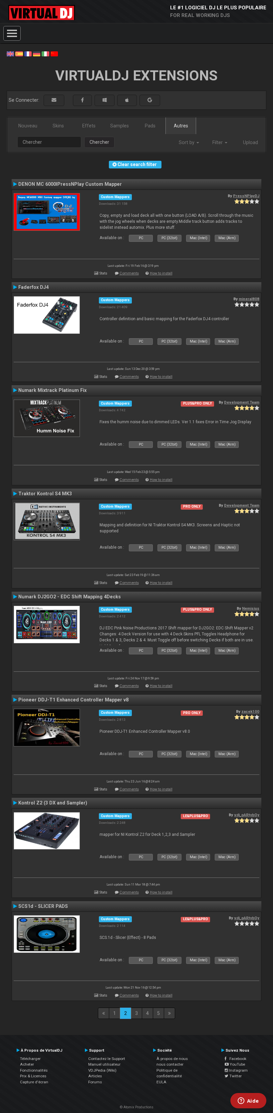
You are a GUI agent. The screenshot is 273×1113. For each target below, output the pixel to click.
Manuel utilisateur (104, 1064)
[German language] (36, 53)
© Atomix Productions (136, 1107)
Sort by (187, 142)
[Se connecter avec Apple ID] (127, 100)
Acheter (27, 1064)
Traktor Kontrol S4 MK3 (45, 493)
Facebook (236, 1058)
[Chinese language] (54, 53)
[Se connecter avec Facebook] (82, 100)
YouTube (237, 1064)
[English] (10, 53)
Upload (250, 142)
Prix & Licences (33, 1076)
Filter (218, 142)
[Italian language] (45, 53)
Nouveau (27, 125)
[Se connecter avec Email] (54, 100)
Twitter (235, 1076)
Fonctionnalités (34, 1070)
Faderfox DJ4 (33, 287)
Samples (119, 125)
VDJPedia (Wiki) (102, 1070)
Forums (95, 1082)
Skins (58, 125)
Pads (150, 125)
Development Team (241, 402)
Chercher (99, 142)
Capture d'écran (34, 1082)
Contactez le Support (106, 1058)
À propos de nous (172, 1058)
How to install (161, 273)
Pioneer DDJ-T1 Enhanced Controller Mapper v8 (73, 699)
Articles (95, 1076)
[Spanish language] (19, 53)
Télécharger (30, 1058)
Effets (89, 125)
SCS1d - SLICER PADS (43, 906)
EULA (161, 1082)
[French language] (28, 53)
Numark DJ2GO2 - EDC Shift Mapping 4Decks (69, 596)
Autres (181, 125)
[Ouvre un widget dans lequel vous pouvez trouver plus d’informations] (248, 1101)
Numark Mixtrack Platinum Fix (52, 390)
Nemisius (250, 608)
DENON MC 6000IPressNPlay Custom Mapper (70, 184)
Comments (129, 273)
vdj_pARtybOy (246, 814)
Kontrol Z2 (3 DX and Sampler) (52, 802)
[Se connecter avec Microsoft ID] (105, 100)
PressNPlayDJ (246, 195)
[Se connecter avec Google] (149, 100)
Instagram (238, 1070)
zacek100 (250, 711)
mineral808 (249, 299)
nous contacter (169, 1064)
